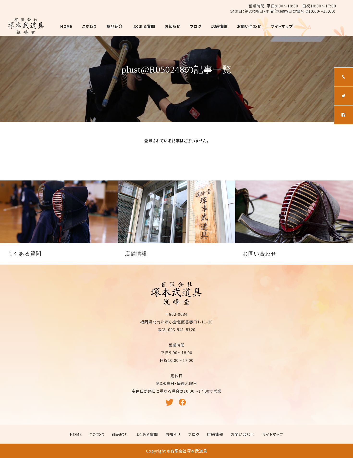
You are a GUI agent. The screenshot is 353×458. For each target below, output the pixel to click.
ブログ (195, 26)
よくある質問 (143, 26)
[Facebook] (183, 404)
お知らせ (172, 26)
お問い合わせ (249, 26)
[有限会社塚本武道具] (26, 26)
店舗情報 (219, 26)
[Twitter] (170, 404)
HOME (66, 26)
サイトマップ (282, 26)
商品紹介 (114, 26)
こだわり (89, 26)
